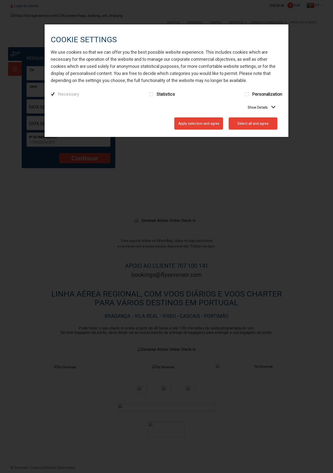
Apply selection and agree (198, 123)
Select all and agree (253, 123)
